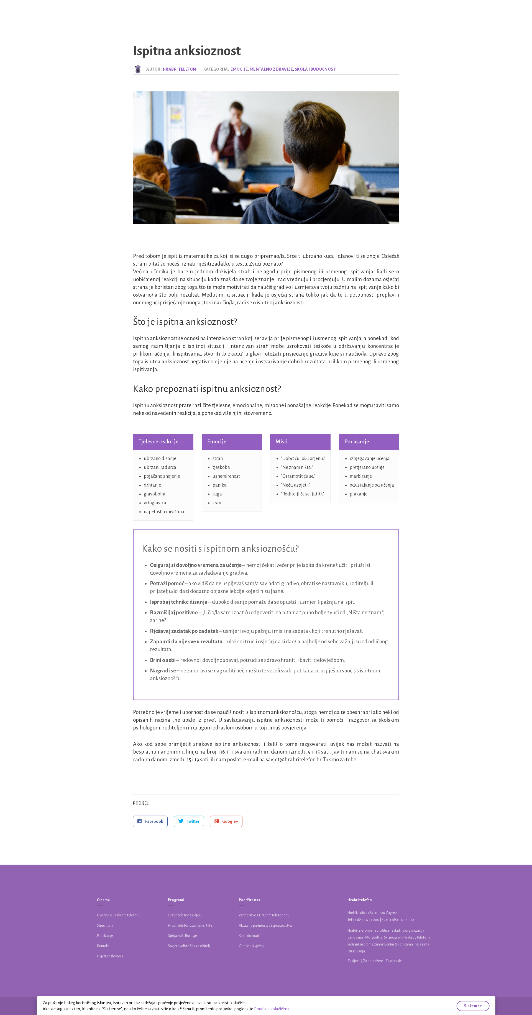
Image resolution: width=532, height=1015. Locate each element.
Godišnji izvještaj (251, 946)
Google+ (230, 821)
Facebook (154, 821)
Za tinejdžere (373, 961)
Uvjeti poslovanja (110, 956)
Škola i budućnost (315, 69)
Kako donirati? (249, 936)
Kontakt (103, 946)
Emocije (239, 69)
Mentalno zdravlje (271, 69)
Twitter (193, 821)
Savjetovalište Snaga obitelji (189, 946)
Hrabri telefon (179, 69)
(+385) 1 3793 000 (366, 920)
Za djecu (354, 961)
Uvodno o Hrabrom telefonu (118, 915)
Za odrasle (393, 961)
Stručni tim (105, 925)
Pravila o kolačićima (272, 1009)
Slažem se (473, 1006)
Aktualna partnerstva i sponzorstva (265, 925)
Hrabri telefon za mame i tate (190, 925)
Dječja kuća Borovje (182, 936)
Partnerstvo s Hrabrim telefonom (264, 915)
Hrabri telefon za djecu (185, 915)
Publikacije (105, 936)
